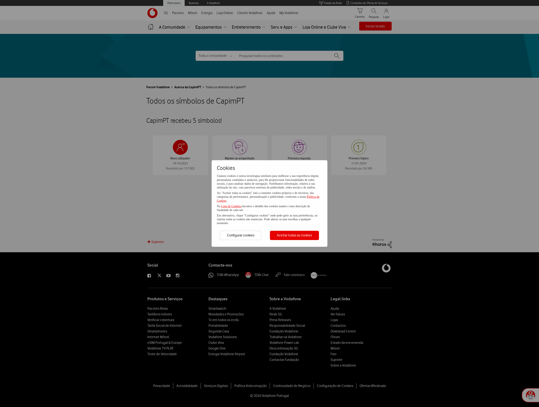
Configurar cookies (240, 235)
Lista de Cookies (231, 206)
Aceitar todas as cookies (294, 235)
